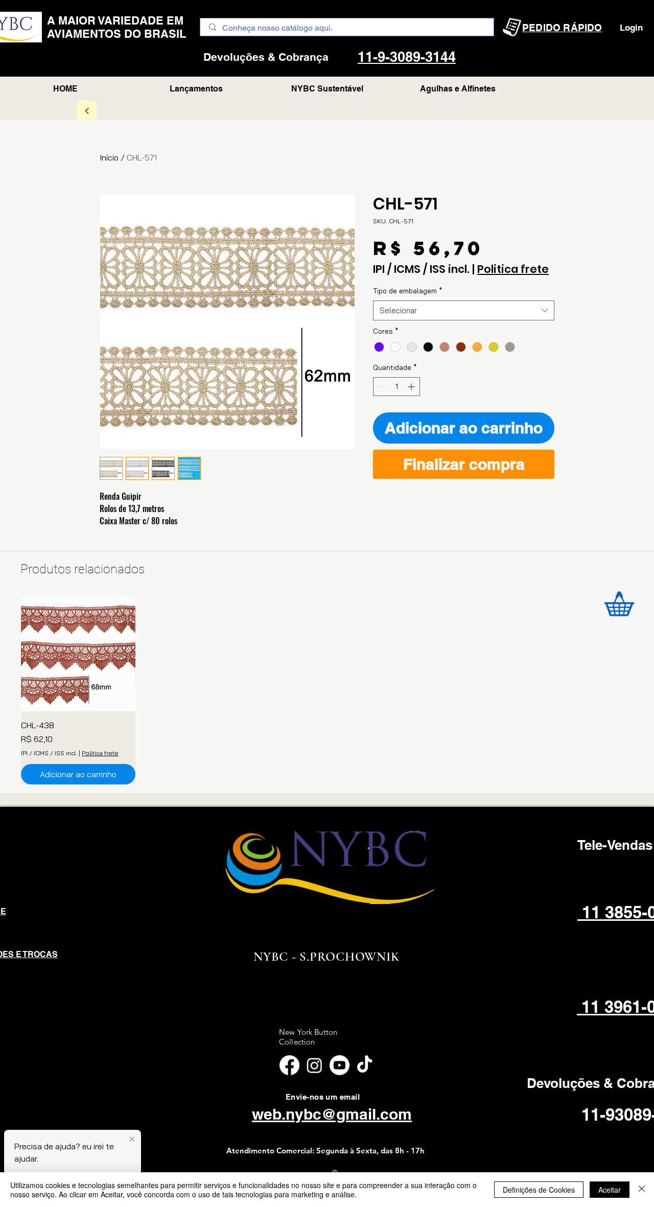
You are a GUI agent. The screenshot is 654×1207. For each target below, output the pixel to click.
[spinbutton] (396, 387)
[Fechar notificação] (132, 1139)
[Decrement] (381, 387)
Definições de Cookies (539, 1190)
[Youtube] (339, 1065)
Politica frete (513, 269)
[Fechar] (642, 1189)
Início (109, 157)
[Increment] (412, 387)
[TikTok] (365, 1065)
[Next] (87, 111)
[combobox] (463, 310)
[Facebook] (289, 1065)
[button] (457, 89)
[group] (327, 690)
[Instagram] (314, 1065)
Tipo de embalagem (407, 290)
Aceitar (609, 1190)
